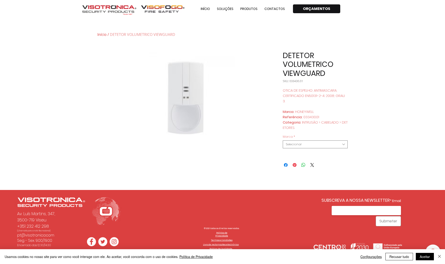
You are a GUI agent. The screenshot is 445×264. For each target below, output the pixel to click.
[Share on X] (312, 165)
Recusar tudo (399, 256)
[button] (225, 9)
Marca (289, 137)
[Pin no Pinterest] (294, 165)
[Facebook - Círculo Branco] (91, 241)
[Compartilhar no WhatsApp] (303, 165)
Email (396, 200)
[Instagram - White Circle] (114, 241)
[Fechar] (439, 256)
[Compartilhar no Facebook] (286, 165)
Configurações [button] (371, 256)
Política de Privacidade (196, 256)
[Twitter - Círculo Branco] (102, 241)
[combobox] (315, 144)
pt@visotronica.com (35, 235)
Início (102, 34)
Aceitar (425, 256)
